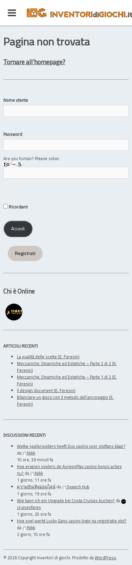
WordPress (105, 557)
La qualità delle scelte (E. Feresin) (48, 356)
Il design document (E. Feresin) (46, 390)
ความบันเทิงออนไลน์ (36, 486)
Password (12, 134)
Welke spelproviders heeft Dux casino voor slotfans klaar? (71, 446)
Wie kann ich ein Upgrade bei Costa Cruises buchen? (66, 500)
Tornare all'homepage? (34, 62)
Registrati (25, 253)
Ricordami (18, 206)
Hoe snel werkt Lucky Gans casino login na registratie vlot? (72, 520)
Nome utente (15, 100)
